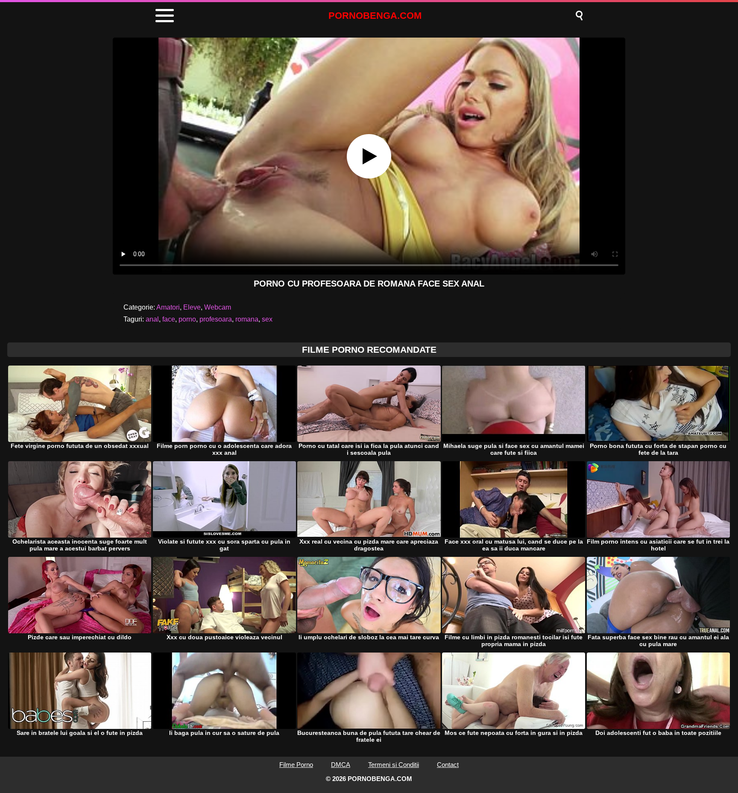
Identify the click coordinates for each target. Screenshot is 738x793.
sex (267, 319)
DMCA (340, 764)
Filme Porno (296, 764)
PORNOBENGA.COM (375, 15)
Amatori (168, 307)
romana (246, 319)
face (168, 319)
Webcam (217, 307)
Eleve (192, 307)
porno (187, 319)
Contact (448, 764)
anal (152, 319)
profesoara (215, 319)
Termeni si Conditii (393, 764)
